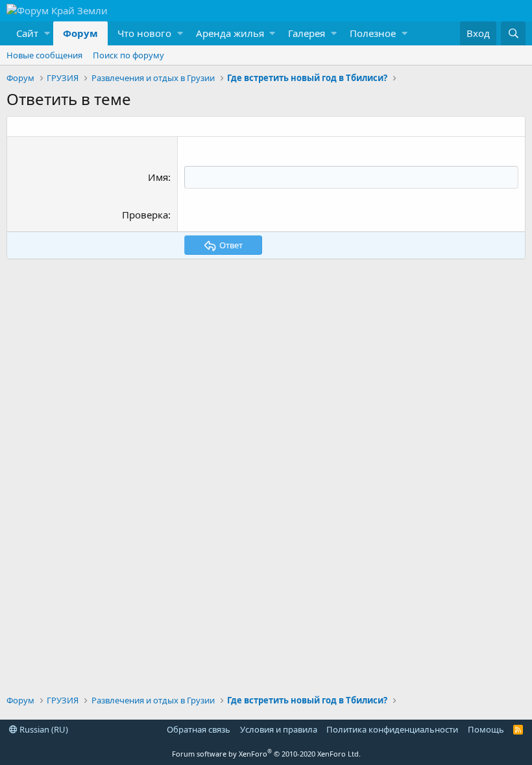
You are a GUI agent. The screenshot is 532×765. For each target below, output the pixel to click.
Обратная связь (198, 729)
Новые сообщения (44, 55)
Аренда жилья (230, 33)
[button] (29, 33)
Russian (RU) (43, 729)
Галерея (306, 33)
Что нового (144, 33)
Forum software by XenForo (266, 754)
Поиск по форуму (128, 55)
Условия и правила (278, 729)
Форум (80, 33)
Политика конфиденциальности (392, 729)
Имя (158, 177)
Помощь (486, 729)
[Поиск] (513, 33)
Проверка (145, 214)
